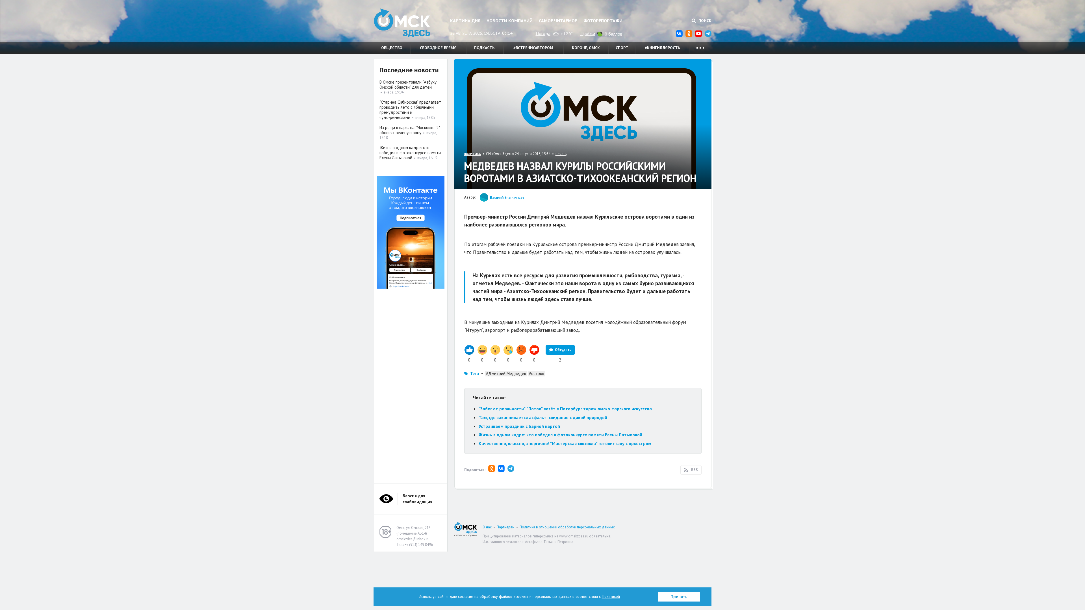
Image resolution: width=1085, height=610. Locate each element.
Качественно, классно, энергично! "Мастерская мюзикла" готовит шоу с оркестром (565, 443)
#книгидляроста (662, 47)
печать (561, 153)
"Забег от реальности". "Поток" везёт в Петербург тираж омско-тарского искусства (565, 408)
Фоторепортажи (602, 20)
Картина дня (465, 20)
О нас (487, 527)
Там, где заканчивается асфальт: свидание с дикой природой (543, 417)
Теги (474, 373)
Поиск (704, 20)
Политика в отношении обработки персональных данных (567, 527)
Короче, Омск (586, 47)
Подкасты (485, 47)
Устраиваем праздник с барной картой (519, 426)
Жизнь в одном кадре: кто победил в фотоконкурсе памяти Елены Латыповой (560, 434)
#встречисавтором (533, 47)
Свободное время (438, 47)
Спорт (622, 47)
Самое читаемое (558, 20)
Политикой (611, 596)
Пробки (587, 33)
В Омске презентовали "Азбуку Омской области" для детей (408, 84)
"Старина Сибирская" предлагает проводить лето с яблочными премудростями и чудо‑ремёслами (410, 109)
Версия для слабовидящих (417, 498)
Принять (678, 596)
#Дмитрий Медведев (506, 373)
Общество (391, 47)
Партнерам (506, 527)
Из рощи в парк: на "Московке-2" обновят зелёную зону (409, 130)
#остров (536, 373)
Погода (543, 33)
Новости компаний (510, 20)
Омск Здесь (402, 23)
